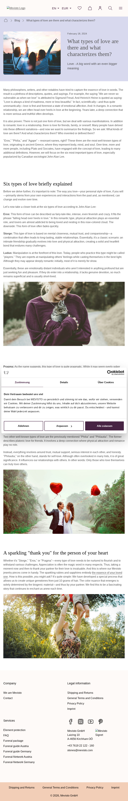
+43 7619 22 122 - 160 (80, 745)
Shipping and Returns (80, 692)
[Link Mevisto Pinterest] (101, 722)
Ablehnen (23, 425)
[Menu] (120, 8)
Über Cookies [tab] (106, 382)
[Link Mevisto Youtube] (91, 722)
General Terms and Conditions (85, 698)
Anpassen (62, 425)
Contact (7, 698)
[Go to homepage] (16, 8)
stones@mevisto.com (80, 750)
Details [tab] (64, 382)
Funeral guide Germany (17, 751)
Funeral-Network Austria (17, 756)
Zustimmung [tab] (22, 382)
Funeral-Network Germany (19, 762)
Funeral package (13, 740)
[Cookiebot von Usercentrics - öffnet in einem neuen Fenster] (109, 372)
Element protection (14, 730)
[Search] (110, 8)
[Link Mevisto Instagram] (81, 722)
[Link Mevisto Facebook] (71, 722)
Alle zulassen (104, 425)
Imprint (71, 708)
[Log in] (100, 8)
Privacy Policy (75, 703)
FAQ (6, 735)
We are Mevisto (12, 692)
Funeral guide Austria (16, 746)
